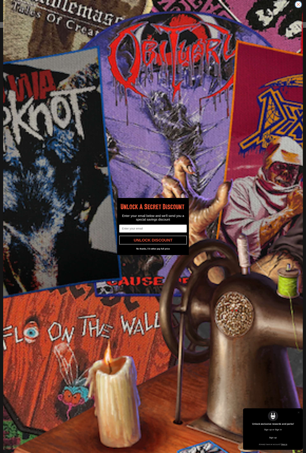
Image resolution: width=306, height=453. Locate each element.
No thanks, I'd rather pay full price (153, 249)
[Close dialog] (298, 4)
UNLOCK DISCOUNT (153, 240)
